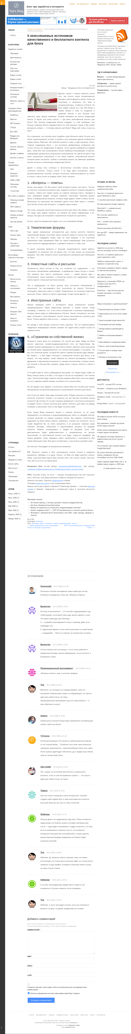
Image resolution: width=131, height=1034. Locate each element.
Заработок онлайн (15, 49)
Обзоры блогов (16, 266)
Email (30, 966)
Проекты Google (16, 211)
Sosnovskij (45, 586)
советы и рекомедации (62, 523)
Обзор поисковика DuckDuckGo (109, 228)
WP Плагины (15, 123)
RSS (108, 65)
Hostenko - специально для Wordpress (112, 388)
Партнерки (14, 53)
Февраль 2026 (13, 514)
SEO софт (14, 231)
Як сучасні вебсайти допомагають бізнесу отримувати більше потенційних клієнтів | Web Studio (110, 454)
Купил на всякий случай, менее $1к (112, 320)
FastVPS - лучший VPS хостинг (109, 384)
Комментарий (33, 930)
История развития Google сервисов (110, 204)
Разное (11, 275)
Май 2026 (12, 506)
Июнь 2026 (12, 502)
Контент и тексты (17, 158)
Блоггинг (38, 29)
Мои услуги (103, 4)
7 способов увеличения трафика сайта (112, 200)
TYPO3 (13, 128)
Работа (122, 4)
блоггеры (35, 523)
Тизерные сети (15, 83)
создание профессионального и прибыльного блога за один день (54, 469)
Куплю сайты (113, 4)
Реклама (94, 4)
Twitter (119, 65)
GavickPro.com (70, 1027)
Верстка (13, 119)
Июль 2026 (12, 498)
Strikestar (45, 814)
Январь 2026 (13, 519)
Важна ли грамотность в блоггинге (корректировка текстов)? (56, 508)
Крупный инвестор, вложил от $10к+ (112, 309)
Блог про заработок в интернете (45, 6)
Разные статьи (16, 325)
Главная (30, 29)
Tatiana (43, 791)
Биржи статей (15, 79)
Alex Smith (45, 767)
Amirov (43, 716)
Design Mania (102, 404)
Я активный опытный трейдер (110, 324)
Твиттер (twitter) (16, 222)
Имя (29, 956)
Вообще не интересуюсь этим (110, 357)
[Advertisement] (61, 65)
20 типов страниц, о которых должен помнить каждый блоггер (56, 503)
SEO (12, 169)
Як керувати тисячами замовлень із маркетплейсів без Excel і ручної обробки (111, 439)
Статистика (14, 191)
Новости (13, 307)
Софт (10, 227)
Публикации (12, 476)
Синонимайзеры (16, 250)
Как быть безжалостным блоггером (45, 505)
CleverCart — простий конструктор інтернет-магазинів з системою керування (110, 293)
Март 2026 (12, 510)
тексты (74, 523)
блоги (42, 523)
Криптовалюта (15, 58)
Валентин (45, 606)
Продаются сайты (15, 460)
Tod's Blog (16, 8)
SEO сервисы (15, 207)
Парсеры (13, 239)
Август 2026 (13, 494)
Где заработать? (83, 4)
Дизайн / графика (17, 153)
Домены (13, 143)
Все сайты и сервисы (16, 196)
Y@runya (45, 736)
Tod (42, 685)
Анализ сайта (15, 235)
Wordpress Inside (103, 397)
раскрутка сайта (42, 483)
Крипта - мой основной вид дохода (112, 346)
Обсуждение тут (112, 372)
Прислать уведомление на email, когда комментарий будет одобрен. (55, 993)
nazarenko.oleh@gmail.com (70, 466)
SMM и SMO (15, 180)
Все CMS (13, 132)
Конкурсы (14, 270)
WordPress (14, 115)
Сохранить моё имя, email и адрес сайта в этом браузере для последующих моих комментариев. (57, 988)
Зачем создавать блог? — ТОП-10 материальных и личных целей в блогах (62, 510)
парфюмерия (57, 480)
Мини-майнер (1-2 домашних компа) (112, 342)
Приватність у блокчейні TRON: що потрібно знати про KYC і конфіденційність (110, 283)
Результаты (112, 369)
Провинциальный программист (56, 668)
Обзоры (13, 292)
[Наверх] (2, 1027)
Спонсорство (13, 481)
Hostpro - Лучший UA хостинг (108, 393)
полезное (48, 523)
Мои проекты (15, 297)
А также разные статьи (112, 468)
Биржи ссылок (15, 75)
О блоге (72, 4)
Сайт (29, 975)
